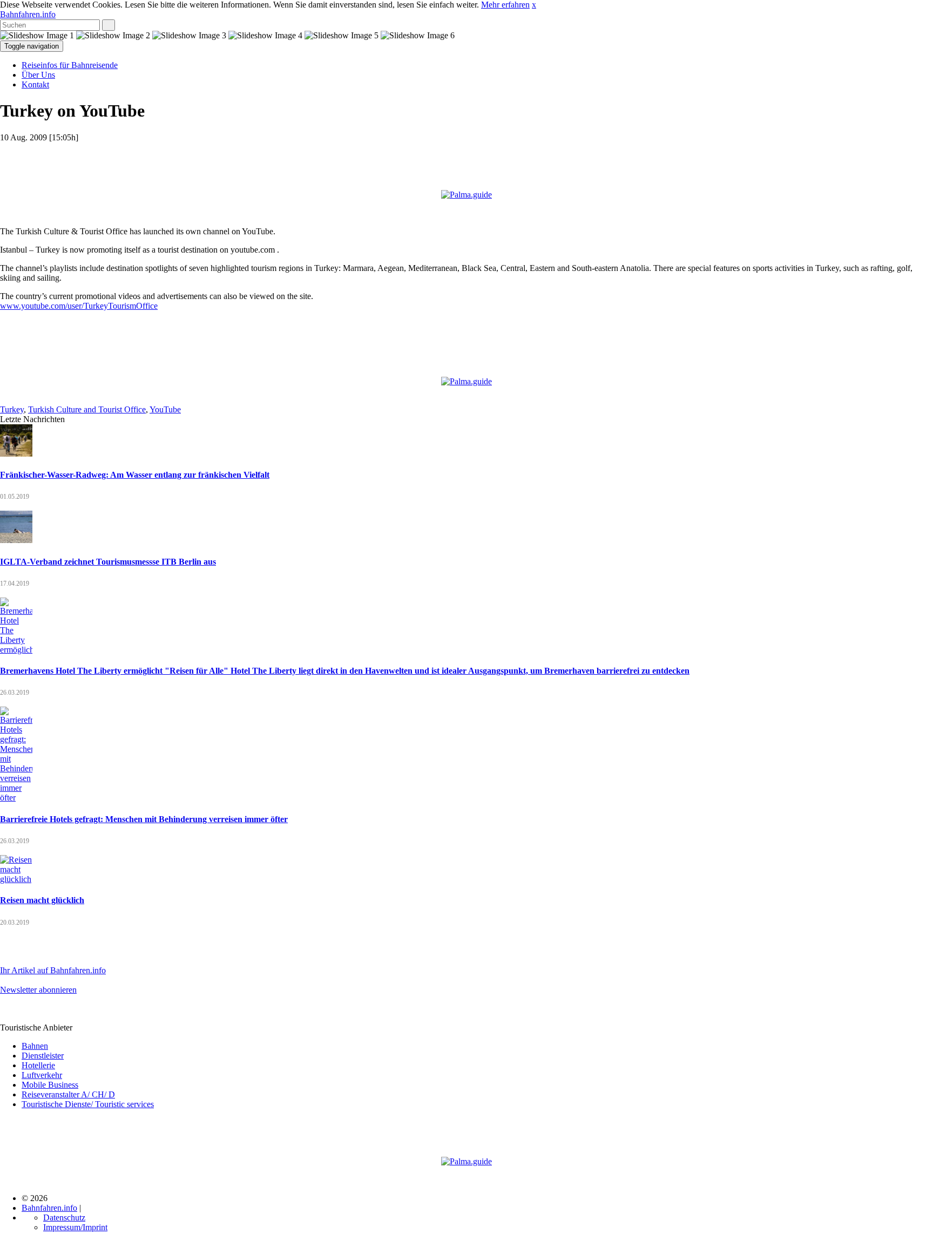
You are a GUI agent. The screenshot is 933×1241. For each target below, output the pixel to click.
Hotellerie (38, 1065)
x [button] (534, 4)
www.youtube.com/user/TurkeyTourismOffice (79, 305)
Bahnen (35, 1045)
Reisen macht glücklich (42, 900)
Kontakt (35, 84)
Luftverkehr (42, 1075)
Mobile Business (50, 1084)
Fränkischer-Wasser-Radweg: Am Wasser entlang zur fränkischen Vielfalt (134, 474)
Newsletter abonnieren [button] (38, 989)
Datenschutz (64, 1217)
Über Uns (38, 74)
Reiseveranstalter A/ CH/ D (68, 1094)
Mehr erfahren (505, 4)
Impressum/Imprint (75, 1227)
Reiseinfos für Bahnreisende (70, 65)
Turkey (12, 409)
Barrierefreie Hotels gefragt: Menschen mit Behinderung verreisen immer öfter (144, 819)
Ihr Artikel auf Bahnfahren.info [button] (53, 970)
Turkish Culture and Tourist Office (87, 409)
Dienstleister (43, 1055)
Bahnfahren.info (28, 14)
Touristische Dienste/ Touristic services (88, 1104)
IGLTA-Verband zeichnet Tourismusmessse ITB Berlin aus (108, 561)
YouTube (165, 409)
